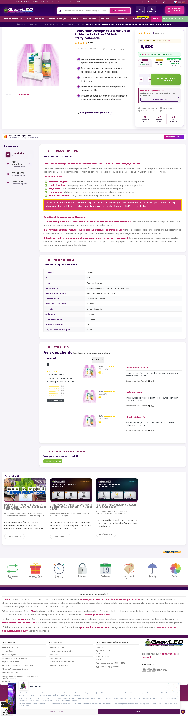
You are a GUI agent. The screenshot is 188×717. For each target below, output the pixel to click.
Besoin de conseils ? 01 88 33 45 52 (16, 2)
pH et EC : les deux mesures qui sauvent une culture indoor (117, 506)
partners (31, 693)
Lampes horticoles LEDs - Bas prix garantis (19, 665)
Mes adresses (55, 658)
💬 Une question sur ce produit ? (93, 112)
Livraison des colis (10, 672)
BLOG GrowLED (38, 2)
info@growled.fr (112, 667)
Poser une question (53, 461)
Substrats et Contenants (71, 513)
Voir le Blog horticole (39, 630)
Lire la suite (13, 536)
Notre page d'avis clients (98, 353)
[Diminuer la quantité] (141, 79)
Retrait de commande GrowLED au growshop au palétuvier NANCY (22, 677)
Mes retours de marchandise (61, 651)
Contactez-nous (9, 651)
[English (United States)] (179, 2)
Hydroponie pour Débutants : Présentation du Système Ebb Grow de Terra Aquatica (25, 507)
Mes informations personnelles (62, 662)
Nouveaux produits (10, 647)
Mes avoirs (54, 655)
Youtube (150, 670)
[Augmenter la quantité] (150, 79)
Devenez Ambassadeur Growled (15, 669)
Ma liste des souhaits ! (152, 2)
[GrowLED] (18, 10)
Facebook (144, 670)
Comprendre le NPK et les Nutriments (111, 513)
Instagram (154, 670)
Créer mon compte (174, 137)
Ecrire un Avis (56, 400)
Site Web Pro (160, 99)
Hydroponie (39, 515)
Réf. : (78, 49)
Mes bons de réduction (59, 665)
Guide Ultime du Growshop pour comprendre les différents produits (23, 514)
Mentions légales (9, 655)
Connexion (168, 2)
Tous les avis (79, 353)
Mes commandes (57, 647)
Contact (49, 2)
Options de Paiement (11, 662)
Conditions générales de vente (15, 658)
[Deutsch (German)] (183, 2)
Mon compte (55, 641)
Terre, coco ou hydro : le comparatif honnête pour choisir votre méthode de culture (71, 507)
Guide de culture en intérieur (119, 511)
